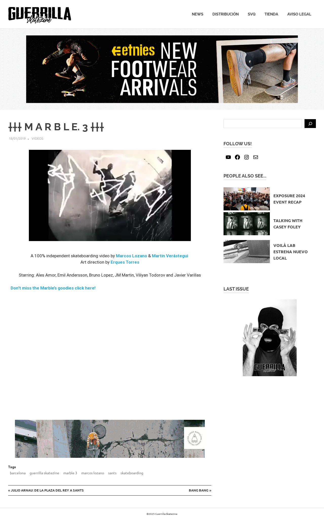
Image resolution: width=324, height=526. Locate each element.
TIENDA (271, 14)
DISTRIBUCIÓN (225, 14)
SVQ (251, 14)
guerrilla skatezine (44, 472)
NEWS (197, 14)
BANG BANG (198, 490)
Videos (37, 138)
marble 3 (70, 472)
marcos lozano (92, 472)
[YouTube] (228, 157)
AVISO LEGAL (299, 14)
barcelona (18, 472)
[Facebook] (237, 157)
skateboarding (131, 472)
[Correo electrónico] (256, 157)
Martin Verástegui (170, 255)
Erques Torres (125, 262)
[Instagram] (247, 157)
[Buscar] (310, 123)
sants (112, 472)
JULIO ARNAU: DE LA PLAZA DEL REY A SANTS (47, 490)
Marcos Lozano (131, 255)
